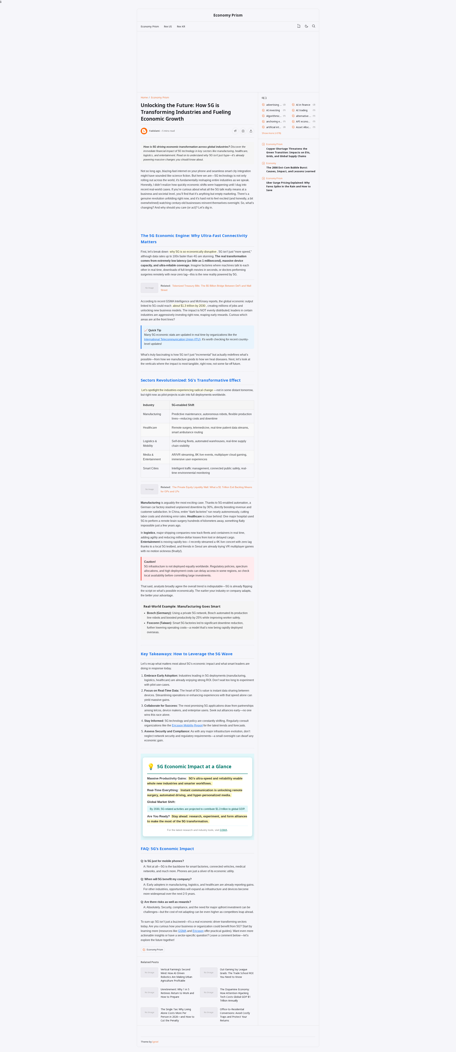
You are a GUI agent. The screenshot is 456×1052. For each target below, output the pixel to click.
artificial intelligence (274, 127)
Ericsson (198, 930)
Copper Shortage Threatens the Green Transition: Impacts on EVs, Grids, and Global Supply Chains (288, 152)
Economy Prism (228, 15)
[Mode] (306, 26)
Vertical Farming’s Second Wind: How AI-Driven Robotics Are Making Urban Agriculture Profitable (176, 975)
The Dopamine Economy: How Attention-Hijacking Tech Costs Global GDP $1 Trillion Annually (235, 995)
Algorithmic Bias (274, 116)
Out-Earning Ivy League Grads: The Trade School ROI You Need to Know (236, 973)
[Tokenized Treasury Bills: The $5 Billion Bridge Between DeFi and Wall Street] (149, 291)
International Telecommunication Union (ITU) (172, 339)
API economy (304, 121)
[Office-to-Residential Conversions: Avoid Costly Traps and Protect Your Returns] (208, 1016)
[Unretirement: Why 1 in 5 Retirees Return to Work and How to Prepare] (149, 996)
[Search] (313, 26)
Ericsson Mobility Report (187, 725)
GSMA (223, 830)
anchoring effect (274, 121)
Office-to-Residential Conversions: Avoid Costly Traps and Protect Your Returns (235, 1015)
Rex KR (181, 26)
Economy (271, 163)
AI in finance (303, 104)
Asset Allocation (304, 127)
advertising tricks (274, 104)
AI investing (273, 110)
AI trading (301, 110)
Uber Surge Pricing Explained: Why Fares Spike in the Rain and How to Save (288, 186)
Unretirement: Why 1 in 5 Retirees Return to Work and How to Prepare (177, 993)
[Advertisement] (196, 60)
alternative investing (304, 116)
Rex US (168, 26)
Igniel (155, 1041)
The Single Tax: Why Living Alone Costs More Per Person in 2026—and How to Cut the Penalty (177, 1015)
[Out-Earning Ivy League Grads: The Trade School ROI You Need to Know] (208, 976)
